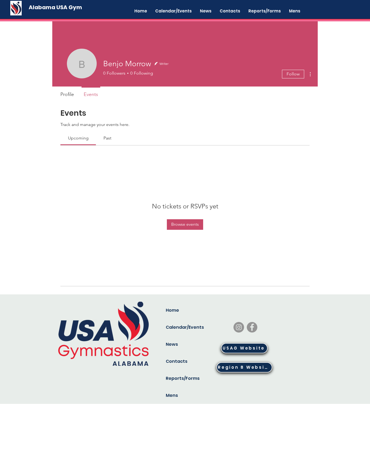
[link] (78, 138)
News (172, 344)
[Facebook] (252, 327)
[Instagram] (238, 327)
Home (172, 310)
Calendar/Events (184, 327)
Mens (172, 395)
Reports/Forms (183, 378)
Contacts (176, 361)
